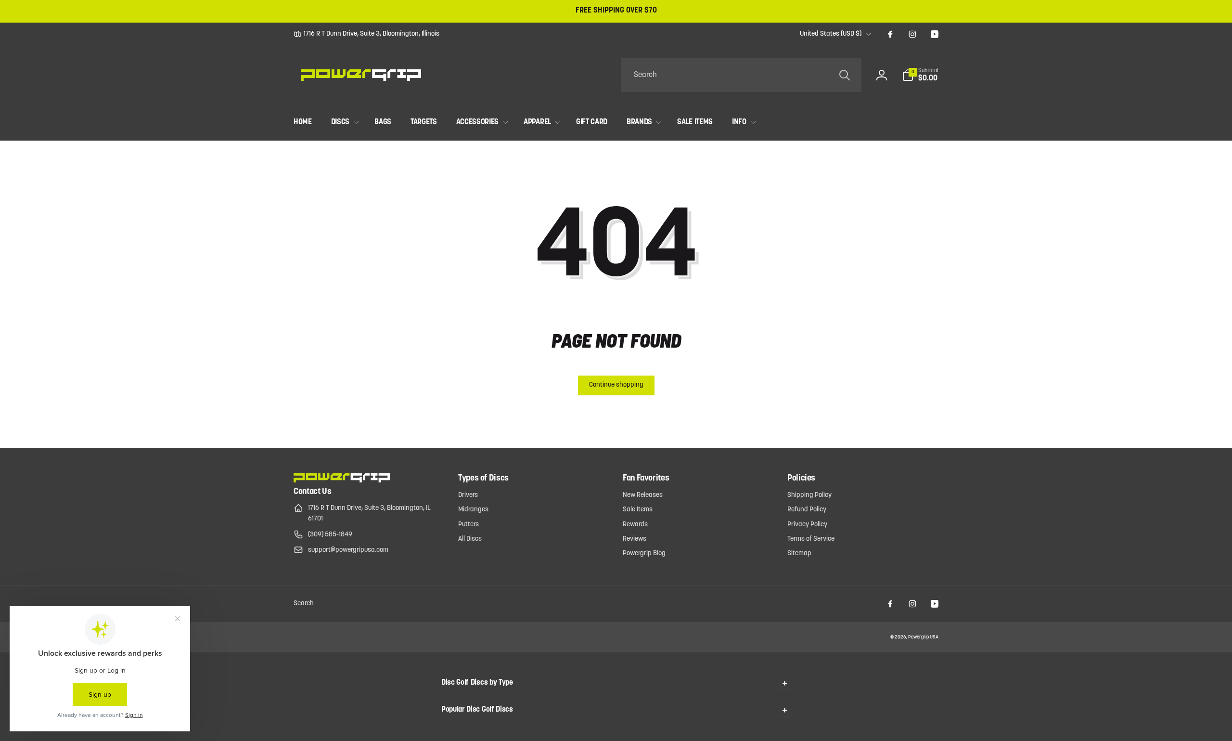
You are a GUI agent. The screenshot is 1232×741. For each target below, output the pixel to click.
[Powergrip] (342, 480)
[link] (366, 34)
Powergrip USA (923, 637)
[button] (920, 75)
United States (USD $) (830, 34)
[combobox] (741, 75)
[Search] (844, 75)
